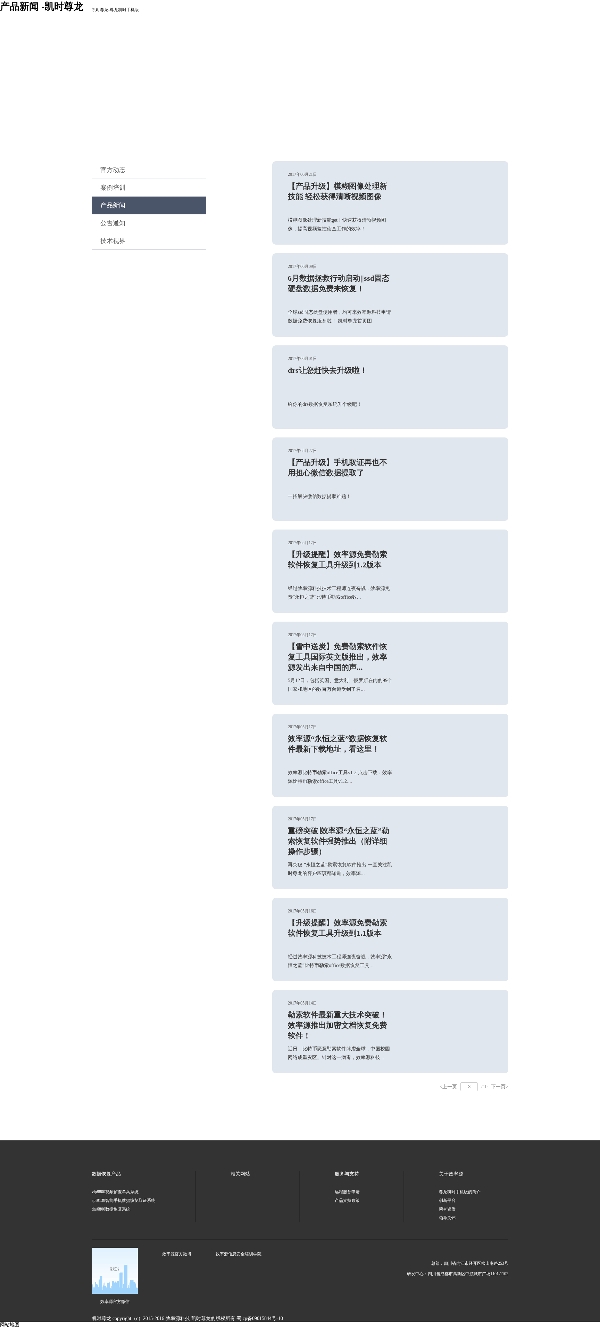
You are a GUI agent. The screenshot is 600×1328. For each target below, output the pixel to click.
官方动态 (112, 169)
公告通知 (112, 223)
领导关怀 (447, 1217)
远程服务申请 (347, 1191)
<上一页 (448, 1086)
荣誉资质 (447, 1209)
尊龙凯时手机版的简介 (460, 1191)
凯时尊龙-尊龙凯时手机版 (115, 9)
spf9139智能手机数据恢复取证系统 (123, 1200)
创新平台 (447, 1200)
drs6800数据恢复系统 (111, 1209)
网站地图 (9, 1324)
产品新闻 (112, 205)
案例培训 (112, 187)
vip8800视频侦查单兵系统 (115, 1191)
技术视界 (112, 240)
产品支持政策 (347, 1200)
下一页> (499, 1086)
